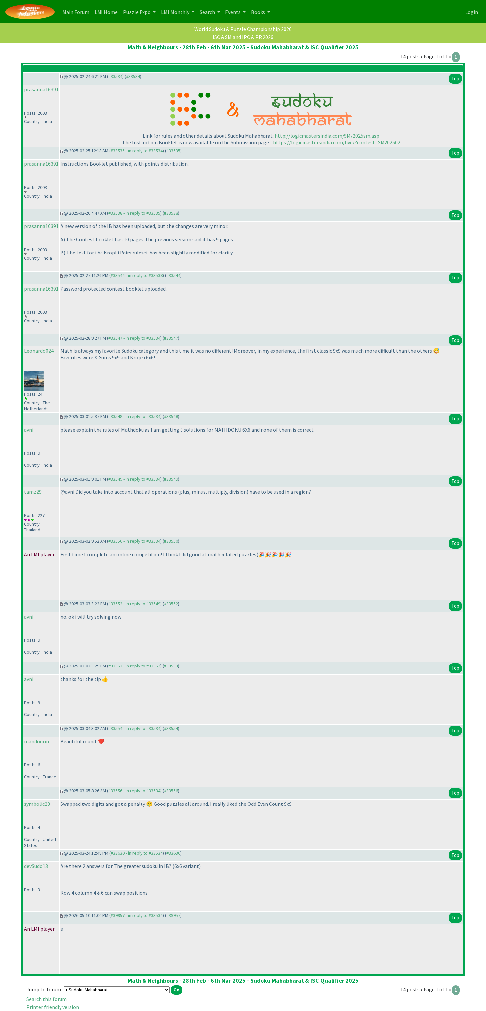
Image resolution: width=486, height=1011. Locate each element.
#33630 (173, 853)
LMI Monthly (175, 12)
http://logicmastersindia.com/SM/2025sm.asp (327, 135)
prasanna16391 (41, 89)
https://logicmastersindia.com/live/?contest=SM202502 (336, 142)
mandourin (36, 741)
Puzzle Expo (137, 12)
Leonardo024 (39, 350)
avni (28, 429)
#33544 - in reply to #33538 (137, 275)
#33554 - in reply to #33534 (134, 728)
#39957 (173, 915)
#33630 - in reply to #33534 (137, 853)
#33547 (171, 338)
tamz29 (33, 491)
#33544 (173, 275)
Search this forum (46, 999)
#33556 (171, 791)
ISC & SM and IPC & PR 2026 (243, 37)
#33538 (171, 213)
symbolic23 (37, 804)
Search (208, 12)
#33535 (173, 151)
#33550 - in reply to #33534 (134, 541)
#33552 (171, 604)
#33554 (171, 728)
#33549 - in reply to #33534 (134, 479)
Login (471, 12)
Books (258, 12)
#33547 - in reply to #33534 (134, 338)
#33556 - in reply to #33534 (134, 791)
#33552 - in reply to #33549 (134, 604)
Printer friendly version (52, 1007)
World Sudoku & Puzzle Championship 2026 (243, 29)
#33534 (115, 76)
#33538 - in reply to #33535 (134, 213)
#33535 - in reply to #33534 (137, 151)
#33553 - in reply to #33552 (134, 666)
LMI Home (107, 11)
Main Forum (77, 11)
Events (233, 12)
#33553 (171, 666)
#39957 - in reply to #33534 (137, 915)
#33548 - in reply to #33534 (134, 416)
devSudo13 (36, 866)
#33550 (171, 541)
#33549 (171, 479)
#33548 (171, 416)
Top (455, 78)
